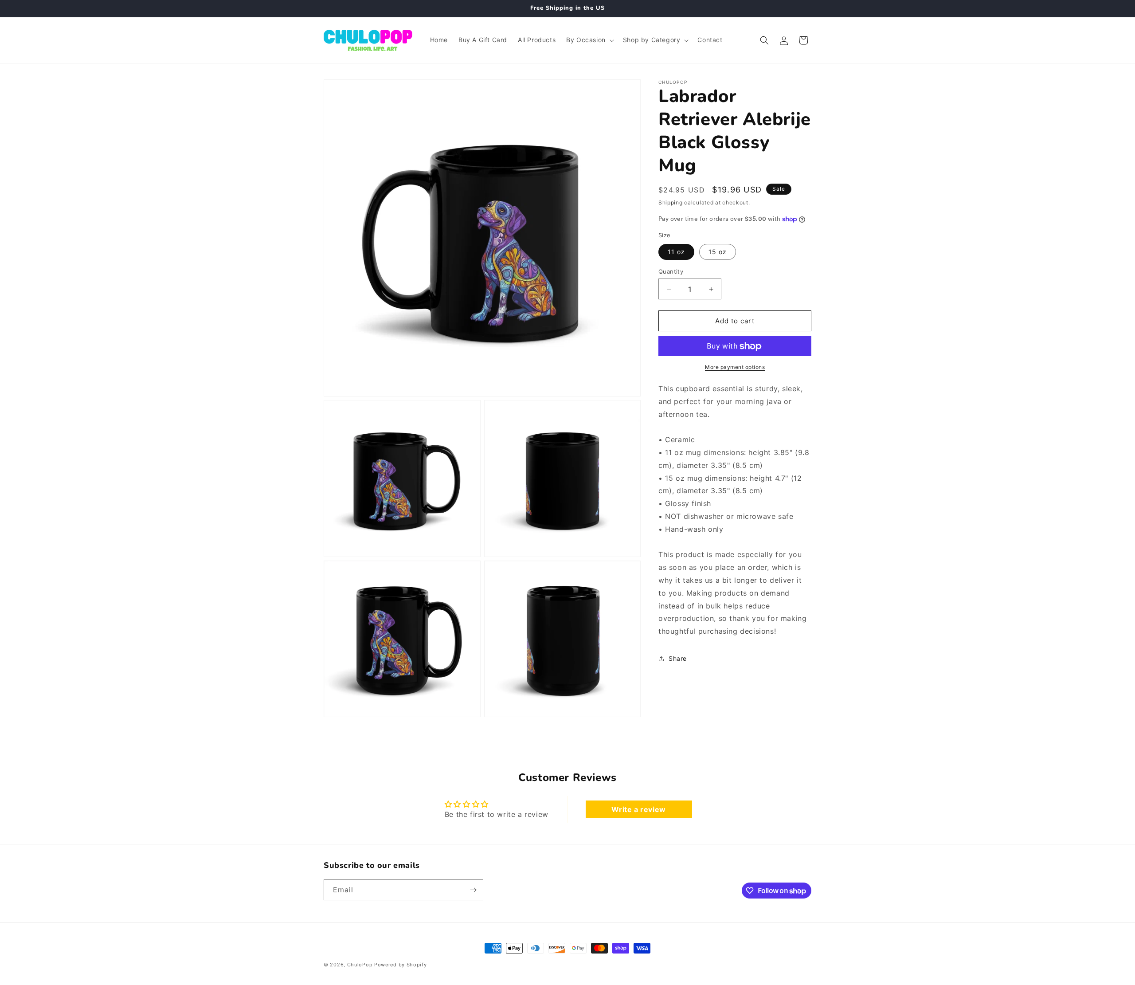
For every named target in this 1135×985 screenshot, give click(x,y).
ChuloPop (360, 964)
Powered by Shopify (400, 964)
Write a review (638, 809)
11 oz (676, 251)
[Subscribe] (473, 889)
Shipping (670, 202)
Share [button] (678, 659)
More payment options (735, 367)
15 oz (717, 251)
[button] (589, 40)
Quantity (670, 271)
